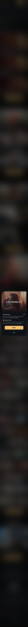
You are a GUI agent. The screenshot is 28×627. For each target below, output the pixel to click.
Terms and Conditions (14, 317)
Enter (14, 327)
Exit (14, 332)
